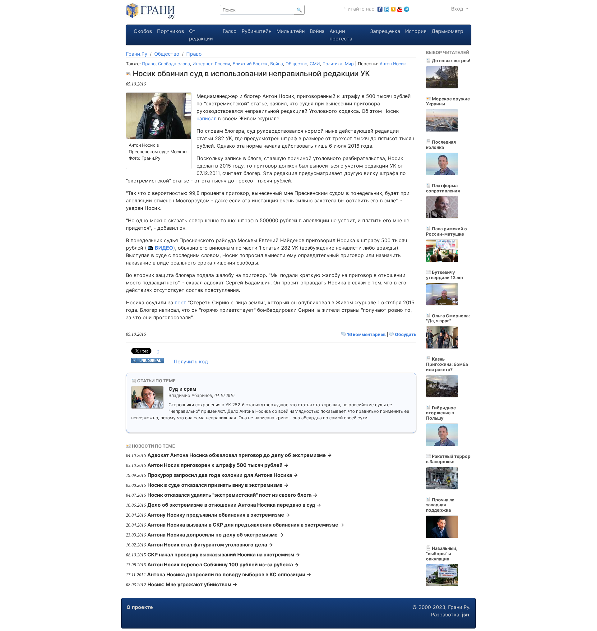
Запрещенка (385, 31)
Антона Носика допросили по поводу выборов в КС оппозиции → (229, 574)
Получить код (191, 361)
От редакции (201, 35)
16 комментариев (366, 334)
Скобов (143, 31)
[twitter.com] (386, 9)
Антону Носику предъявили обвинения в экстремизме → (218, 515)
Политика (332, 63)
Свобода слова (174, 63)
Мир (349, 63)
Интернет (202, 63)
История (416, 31)
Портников (170, 31)
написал (206, 118)
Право (194, 54)
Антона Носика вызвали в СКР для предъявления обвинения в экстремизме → (245, 525)
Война (317, 31)
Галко (230, 31)
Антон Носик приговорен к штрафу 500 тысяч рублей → (218, 465)
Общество (166, 54)
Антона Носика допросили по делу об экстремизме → (215, 535)
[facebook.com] (380, 9)
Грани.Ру (136, 54)
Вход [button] (458, 9)
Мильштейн (290, 31)
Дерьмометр (447, 31)
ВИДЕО (164, 248)
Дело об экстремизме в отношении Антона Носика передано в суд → (234, 505)
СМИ (315, 63)
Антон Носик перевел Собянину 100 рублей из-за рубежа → (223, 564)
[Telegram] (406, 9)
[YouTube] (399, 9)
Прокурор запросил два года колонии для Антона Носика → (222, 475)
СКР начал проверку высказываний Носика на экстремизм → (223, 554)
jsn (465, 614)
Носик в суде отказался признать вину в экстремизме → (218, 485)
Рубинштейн (256, 31)
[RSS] (393, 9)
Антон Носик (393, 63)
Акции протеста (341, 35)
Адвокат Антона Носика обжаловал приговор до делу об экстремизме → (239, 455)
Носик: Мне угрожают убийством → (192, 584)
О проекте (140, 607)
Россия (222, 63)
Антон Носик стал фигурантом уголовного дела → (210, 544)
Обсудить (405, 334)
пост (180, 302)
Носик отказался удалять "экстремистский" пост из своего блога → (232, 495)
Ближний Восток (250, 63)
